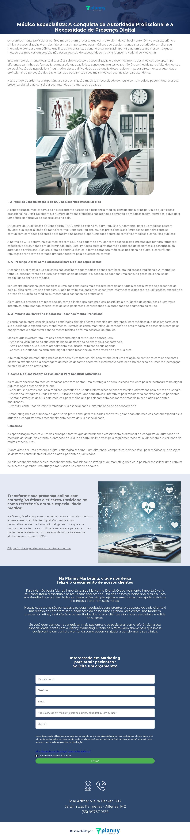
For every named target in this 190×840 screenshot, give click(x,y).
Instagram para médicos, (89, 302)
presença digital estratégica (55, 450)
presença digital (18, 84)
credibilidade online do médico (28, 278)
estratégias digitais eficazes (76, 322)
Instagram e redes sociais (41, 394)
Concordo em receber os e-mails (55, 755)
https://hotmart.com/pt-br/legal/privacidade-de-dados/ (63, 751)
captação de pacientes (135, 246)
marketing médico (45, 358)
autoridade (147, 44)
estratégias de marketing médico (113, 462)
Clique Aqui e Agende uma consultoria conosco (39, 548)
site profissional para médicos (37, 286)
